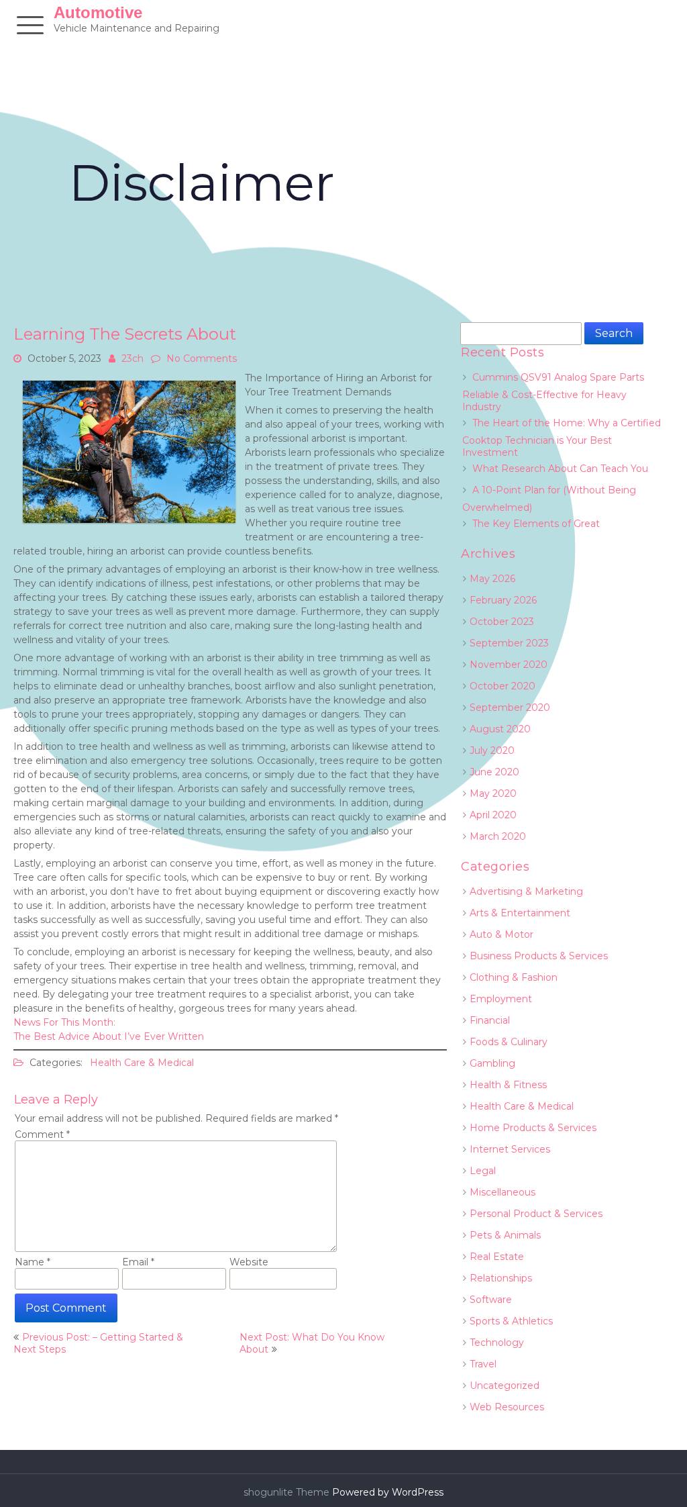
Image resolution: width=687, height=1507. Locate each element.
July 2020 (492, 750)
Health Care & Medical (142, 1063)
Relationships (501, 1278)
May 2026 (492, 579)
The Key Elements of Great (536, 524)
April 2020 (493, 815)
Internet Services (510, 1149)
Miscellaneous (502, 1192)
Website (248, 1262)
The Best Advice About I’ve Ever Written (108, 1036)
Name (32, 1262)
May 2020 (493, 793)
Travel (483, 1364)
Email (138, 1262)
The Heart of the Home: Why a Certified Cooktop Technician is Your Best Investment (561, 437)
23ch (132, 358)
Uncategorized (504, 1385)
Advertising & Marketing (526, 891)
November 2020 (508, 665)
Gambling (492, 1063)
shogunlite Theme (288, 1492)
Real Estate (497, 1257)
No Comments (201, 358)
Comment (42, 1134)
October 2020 (502, 686)
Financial (490, 1020)
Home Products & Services (533, 1128)
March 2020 (498, 836)
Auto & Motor (501, 934)
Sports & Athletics (511, 1321)
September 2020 (510, 707)
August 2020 (500, 729)
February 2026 (503, 600)
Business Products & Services (539, 956)
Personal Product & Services (536, 1214)
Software (491, 1300)
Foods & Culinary (508, 1042)
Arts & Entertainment (520, 913)
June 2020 (494, 772)
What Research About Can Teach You (560, 469)
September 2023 (509, 643)
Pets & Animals (505, 1235)
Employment (501, 999)
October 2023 (502, 622)
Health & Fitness (508, 1085)
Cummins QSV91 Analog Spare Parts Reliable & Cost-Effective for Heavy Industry (553, 392)
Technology (497, 1342)
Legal (483, 1171)
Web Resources (507, 1407)
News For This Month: (64, 1022)
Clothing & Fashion (514, 977)
